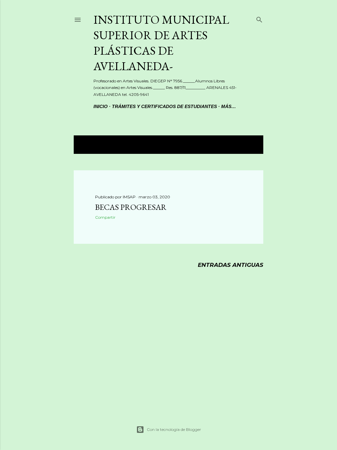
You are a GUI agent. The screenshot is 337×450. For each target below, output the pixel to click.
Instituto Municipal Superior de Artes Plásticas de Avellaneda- (161, 43)
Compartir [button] (105, 217)
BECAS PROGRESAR (131, 207)
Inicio (100, 106)
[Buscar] (259, 18)
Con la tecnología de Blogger (174, 429)
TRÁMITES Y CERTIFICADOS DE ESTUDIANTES (164, 106)
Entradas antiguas (230, 265)
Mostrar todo (232, 144)
